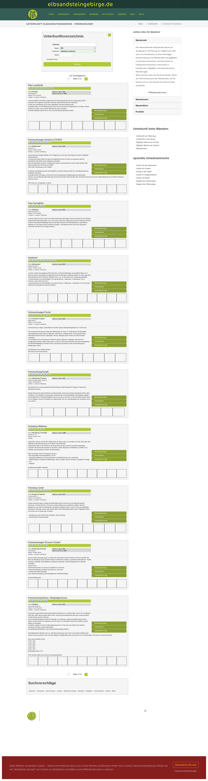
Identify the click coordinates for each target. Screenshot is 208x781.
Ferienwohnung (62, 744)
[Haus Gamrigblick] (109, 215)
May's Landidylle (35, 85)
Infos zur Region (35, 741)
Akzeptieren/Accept (185, 765)
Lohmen (59, 691)
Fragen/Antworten (36, 738)
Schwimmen (41, 691)
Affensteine (110, 738)
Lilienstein (32, 691)
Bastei (82, 738)
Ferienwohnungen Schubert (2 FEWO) (45, 140)
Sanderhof (32, 258)
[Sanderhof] (109, 269)
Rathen (112, 742)
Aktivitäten (33, 750)
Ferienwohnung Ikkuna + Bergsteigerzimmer (47, 598)
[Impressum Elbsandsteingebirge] (164, 2)
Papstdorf (81, 691)
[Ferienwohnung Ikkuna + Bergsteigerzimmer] (109, 609)
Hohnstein (120, 742)
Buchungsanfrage (100, 110)
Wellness (103, 746)
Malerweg (90, 738)
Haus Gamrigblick (36, 203)
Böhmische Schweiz (70, 691)
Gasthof (107, 691)
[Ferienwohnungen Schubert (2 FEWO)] (109, 151)
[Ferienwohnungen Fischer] (109, 324)
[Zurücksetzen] (109, 34)
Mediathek (33, 744)
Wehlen (105, 742)
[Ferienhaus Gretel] (109, 499)
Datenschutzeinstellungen (186, 771)
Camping (59, 750)
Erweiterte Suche (52, 59)
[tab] (157, 40)
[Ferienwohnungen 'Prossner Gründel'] (109, 554)
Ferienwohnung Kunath (38, 372)
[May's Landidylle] (109, 97)
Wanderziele (141, 40)
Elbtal (113, 691)
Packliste (140, 112)
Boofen (111, 746)
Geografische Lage (101, 118)
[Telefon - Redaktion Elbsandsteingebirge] (171, 2)
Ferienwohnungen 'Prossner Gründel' (44, 542)
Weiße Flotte (84, 742)
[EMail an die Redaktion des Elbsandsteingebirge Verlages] (179, 2)
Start (141, 24)
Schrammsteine (99, 691)
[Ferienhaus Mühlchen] (109, 438)
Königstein (89, 691)
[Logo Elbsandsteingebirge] (32, 14)
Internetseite (99, 114)
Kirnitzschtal (94, 746)
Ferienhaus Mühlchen (37, 426)
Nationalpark (100, 738)
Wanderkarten (142, 99)
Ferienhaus (60, 747)
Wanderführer (142, 106)
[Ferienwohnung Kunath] (109, 383)
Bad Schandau (50, 691)
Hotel (58, 738)
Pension (59, 741)
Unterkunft (152, 24)
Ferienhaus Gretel (36, 488)
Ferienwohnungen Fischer (39, 312)
